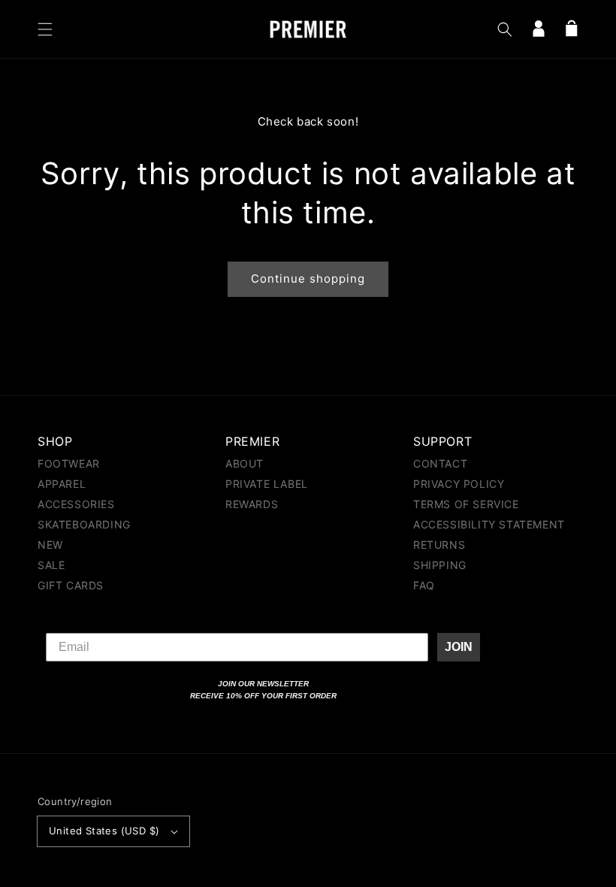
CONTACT (440, 464)
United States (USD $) (104, 831)
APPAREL (62, 483)
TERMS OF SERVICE (466, 504)
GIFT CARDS (71, 585)
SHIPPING (440, 565)
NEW (50, 544)
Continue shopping (308, 278)
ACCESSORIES (76, 504)
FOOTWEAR (69, 464)
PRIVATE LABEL (266, 483)
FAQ (424, 585)
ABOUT (244, 464)
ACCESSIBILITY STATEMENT (489, 524)
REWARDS (251, 504)
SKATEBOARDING (84, 524)
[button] (45, 29)
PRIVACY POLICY (458, 483)
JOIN (459, 646)
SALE (51, 565)
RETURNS (439, 544)
